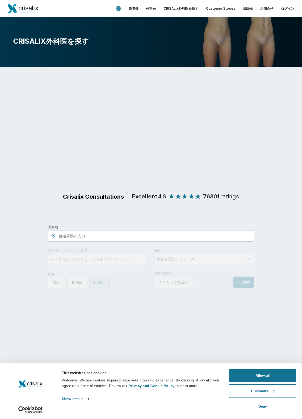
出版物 (248, 8)
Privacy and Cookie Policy (152, 386)
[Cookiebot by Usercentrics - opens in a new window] (30, 409)
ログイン (287, 8)
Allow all (263, 375)
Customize (260, 391)
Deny (262, 406)
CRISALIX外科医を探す (181, 8)
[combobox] (151, 236)
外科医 (151, 8)
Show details (72, 399)
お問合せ (266, 8)
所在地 (53, 227)
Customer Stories (220, 8)
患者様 (133, 8)
